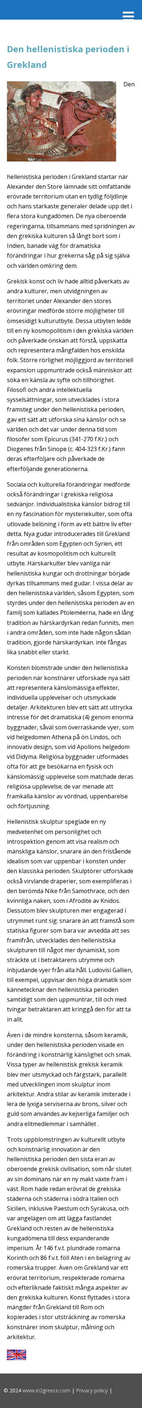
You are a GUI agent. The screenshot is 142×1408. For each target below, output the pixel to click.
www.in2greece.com (46, 1390)
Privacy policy (92, 1390)
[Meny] (128, 16)
